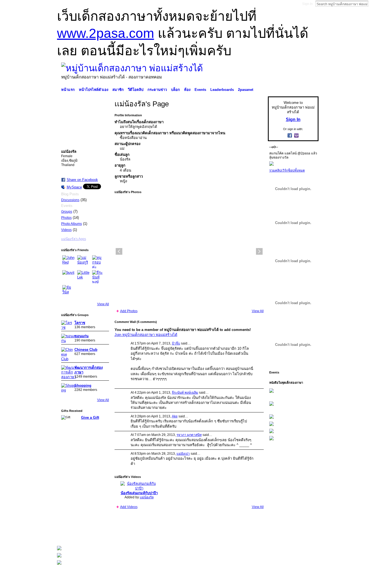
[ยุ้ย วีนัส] (69, 291)
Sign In (307, 4)
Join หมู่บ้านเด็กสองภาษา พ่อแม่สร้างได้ (146, 335)
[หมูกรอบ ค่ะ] (98, 262)
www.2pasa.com (105, 33)
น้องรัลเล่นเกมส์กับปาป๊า (139, 493)
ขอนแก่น (81, 336)
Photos (66, 218)
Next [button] (259, 251)
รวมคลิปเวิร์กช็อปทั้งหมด (287, 170)
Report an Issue (277, 534)
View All (103, 304)
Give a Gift (90, 417)
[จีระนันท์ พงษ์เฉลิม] (98, 276)
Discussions (70, 200)
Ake (175, 416)
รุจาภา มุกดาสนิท (189, 435)
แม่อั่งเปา (183, 454)
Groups (66, 212)
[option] (189, 251)
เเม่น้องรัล (147, 497)
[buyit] (69, 276)
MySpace (74, 187)
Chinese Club (85, 350)
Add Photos (129, 311)
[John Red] (69, 262)
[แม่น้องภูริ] (83, 262)
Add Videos (129, 507)
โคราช (79, 323)
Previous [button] (119, 251)
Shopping (82, 385)
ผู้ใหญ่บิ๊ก (97, 534)
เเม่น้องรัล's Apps (73, 239)
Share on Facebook (82, 180)
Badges (256, 534)
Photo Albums (71, 224)
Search (373, 3)
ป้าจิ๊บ (176, 343)
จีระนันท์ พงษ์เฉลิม (185, 392)
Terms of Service (306, 534)
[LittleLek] (83, 276)
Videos (66, 230)
